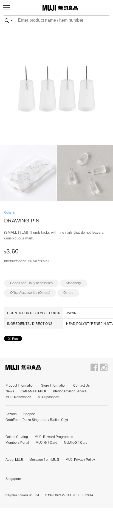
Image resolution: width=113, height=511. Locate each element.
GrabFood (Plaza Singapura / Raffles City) (36, 420)
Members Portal (17, 443)
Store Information (54, 385)
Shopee (29, 414)
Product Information (20, 385)
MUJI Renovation (18, 397)
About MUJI (14, 460)
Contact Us (81, 385)
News (9, 391)
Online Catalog (16, 437)
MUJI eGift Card (75, 443)
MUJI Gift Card (46, 443)
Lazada (11, 414)
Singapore (13, 479)
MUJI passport (48, 397)
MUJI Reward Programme (54, 437)
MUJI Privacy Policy (80, 460)
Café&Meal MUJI (33, 391)
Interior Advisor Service (69, 391)
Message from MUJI (44, 460)
